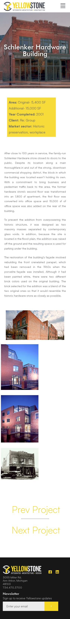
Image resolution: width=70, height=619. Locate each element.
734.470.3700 (12, 587)
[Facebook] (50, 572)
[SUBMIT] (51, 606)
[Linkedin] (57, 572)
